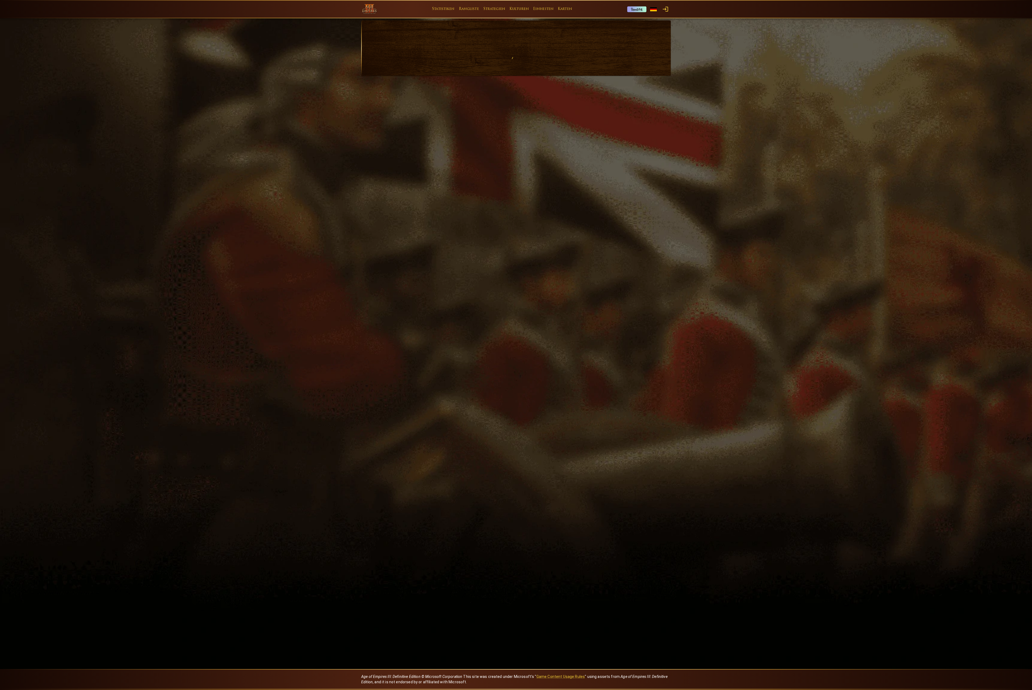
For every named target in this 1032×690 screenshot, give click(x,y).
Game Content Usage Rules (560, 676)
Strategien (494, 9)
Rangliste (469, 9)
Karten (565, 9)
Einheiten (543, 9)
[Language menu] (653, 9)
